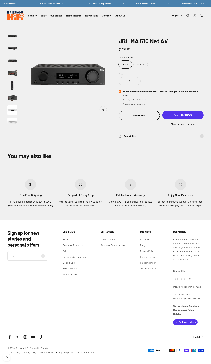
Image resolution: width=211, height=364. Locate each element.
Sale (65, 251)
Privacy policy (29, 352)
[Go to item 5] (12, 86)
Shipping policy (65, 352)
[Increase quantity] (135, 81)
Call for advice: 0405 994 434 (48, 4)
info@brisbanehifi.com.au (187, 286)
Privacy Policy (147, 251)
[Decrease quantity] (123, 81)
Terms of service (47, 352)
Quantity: (123, 74)
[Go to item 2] (12, 48)
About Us (120, 15)
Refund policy (13, 352)
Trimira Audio (108, 239)
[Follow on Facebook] (9, 337)
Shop (31, 15)
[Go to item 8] (12, 123)
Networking (91, 15)
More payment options (183, 123)
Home (66, 239)
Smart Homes (70, 274)
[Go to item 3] (12, 61)
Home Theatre (74, 15)
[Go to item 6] (12, 98)
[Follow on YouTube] (33, 337)
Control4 (107, 15)
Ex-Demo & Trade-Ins (74, 256)
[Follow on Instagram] (25, 337)
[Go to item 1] (12, 36)
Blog (142, 245)
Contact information (85, 352)
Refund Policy (147, 256)
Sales (44, 15)
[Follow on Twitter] (17, 337)
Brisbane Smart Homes (113, 245)
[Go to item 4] (12, 73)
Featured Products (73, 245)
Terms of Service (149, 268)
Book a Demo (70, 262)
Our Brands (56, 15)
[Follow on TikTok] (41, 337)
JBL (121, 33)
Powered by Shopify (39, 348)
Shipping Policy (148, 262)
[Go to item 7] (12, 110)
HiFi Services (70, 268)
